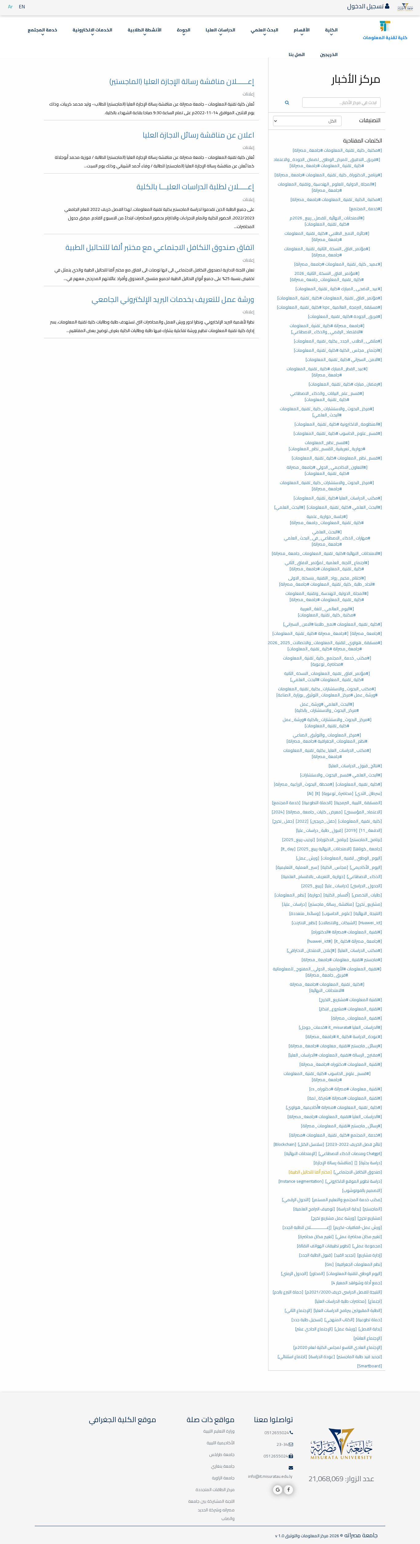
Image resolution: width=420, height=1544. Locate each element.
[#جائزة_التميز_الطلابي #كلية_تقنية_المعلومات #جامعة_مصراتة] (326, 236)
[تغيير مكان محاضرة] (316, 1236)
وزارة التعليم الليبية (219, 1431)
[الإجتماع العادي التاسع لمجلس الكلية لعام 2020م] (337, 1347)
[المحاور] (317, 1273)
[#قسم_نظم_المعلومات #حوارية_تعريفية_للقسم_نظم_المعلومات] (327, 445)
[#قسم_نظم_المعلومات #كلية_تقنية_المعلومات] (337, 458)
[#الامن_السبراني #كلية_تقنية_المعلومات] (344, 359)
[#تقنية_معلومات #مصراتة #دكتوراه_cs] (345, 1088)
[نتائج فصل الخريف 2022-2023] (354, 1144)
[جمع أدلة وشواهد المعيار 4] (356, 1282)
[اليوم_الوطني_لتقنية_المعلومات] (351, 858)
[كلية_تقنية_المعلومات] (360, 821)
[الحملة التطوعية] (317, 802)
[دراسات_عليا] (337, 885)
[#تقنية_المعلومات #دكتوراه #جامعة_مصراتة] (340, 1064)
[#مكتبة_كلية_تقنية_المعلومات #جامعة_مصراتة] (337, 150)
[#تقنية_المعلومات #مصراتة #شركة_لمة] (344, 1098)
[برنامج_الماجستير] (366, 839)
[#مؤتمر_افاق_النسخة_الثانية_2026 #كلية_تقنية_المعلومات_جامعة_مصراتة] (327, 276)
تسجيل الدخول (366, 6)
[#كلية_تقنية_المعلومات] (359, 784)
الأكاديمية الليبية (221, 1443)
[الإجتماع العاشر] (368, 1338)
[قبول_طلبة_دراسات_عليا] (319, 830)
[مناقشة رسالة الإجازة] (333, 1162)
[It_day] (288, 848)
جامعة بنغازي (223, 1466)
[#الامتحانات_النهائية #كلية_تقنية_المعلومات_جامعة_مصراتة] (327, 553)
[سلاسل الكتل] (311, 1144)
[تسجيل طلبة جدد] (307, 1319)
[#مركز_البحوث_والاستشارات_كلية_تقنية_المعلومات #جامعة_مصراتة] (327, 485)
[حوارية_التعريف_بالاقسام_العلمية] (313, 876)
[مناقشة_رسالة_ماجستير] (331, 904)
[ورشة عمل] (346, 1328)
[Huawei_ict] (370, 922)
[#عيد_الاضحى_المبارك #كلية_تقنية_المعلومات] (338, 288)
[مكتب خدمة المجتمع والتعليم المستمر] (347, 1199)
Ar (10, 6)
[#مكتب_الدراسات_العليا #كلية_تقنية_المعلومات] (338, 498)
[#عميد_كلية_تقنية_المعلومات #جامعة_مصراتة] (338, 264)
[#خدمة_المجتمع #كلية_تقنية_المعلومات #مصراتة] (335, 1135)
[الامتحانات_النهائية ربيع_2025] (324, 848)
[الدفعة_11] (370, 830)
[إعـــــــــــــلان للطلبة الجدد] (307, 1227)
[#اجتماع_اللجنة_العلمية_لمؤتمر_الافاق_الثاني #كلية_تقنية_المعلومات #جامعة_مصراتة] (327, 565)
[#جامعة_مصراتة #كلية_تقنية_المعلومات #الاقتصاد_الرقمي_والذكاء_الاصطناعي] (327, 328)
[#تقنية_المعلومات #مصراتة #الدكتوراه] (346, 931)
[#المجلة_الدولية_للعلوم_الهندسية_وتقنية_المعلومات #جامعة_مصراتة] (327, 187)
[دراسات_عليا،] (294, 904)
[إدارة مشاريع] (369, 1255)
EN (22, 6)
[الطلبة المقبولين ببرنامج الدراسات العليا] (348, 1310)
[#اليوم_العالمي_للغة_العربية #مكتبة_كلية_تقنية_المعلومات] (327, 611)
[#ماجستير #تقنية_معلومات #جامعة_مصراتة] (342, 959)
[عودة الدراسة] (322, 1356)
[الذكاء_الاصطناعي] (364, 876)
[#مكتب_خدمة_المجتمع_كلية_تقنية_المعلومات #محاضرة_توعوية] (327, 661)
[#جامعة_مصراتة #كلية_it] (358, 941)
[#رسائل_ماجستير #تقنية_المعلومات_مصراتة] (341, 1125)
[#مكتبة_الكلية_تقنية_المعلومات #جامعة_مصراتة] (336, 199)
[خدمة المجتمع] (286, 802)
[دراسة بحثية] (370, 1162)
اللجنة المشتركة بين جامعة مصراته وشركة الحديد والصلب (211, 1509)
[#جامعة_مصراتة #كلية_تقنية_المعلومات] (310, 633)
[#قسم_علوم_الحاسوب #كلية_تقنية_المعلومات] (338, 433)
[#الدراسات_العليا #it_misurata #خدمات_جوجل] (340, 1027)
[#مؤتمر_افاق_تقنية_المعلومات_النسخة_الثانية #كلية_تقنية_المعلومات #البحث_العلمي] (327, 676)
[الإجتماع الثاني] (298, 1310)
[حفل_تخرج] (283, 821)
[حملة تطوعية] (369, 1319)
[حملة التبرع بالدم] (288, 1292)
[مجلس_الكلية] (334, 867)
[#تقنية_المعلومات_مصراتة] (356, 1018)
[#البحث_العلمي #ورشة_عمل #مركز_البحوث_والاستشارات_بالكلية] (327, 707)
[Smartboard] (369, 1365)
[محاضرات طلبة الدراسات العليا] (340, 1301)
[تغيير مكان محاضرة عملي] (358, 1236)
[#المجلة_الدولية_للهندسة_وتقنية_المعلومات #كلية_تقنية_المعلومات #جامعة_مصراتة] (326, 596)
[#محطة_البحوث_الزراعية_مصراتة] (304, 784)
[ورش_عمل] (307, 858)
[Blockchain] (285, 1144)
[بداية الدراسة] (349, 1208)
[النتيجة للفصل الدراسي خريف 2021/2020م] (343, 1292)
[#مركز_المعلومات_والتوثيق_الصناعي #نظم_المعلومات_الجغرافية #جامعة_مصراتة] (327, 738)
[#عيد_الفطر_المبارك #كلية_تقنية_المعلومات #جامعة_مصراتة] (327, 371)
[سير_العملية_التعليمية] (297, 867)
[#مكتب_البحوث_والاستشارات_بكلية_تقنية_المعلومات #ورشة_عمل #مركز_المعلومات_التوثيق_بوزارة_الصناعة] (327, 691)
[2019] (351, 830)
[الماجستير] (372, 1208)
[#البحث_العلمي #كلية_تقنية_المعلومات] (344, 507)
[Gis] (329, 1264)
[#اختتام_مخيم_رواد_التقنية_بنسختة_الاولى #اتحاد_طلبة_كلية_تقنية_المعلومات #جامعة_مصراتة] (327, 581)
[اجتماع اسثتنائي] (292, 1356)
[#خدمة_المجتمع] (365, 208)
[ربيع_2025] (312, 885)
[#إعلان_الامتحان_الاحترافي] (311, 950)
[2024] (278, 811)
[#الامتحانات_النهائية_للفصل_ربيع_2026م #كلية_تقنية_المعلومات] (327, 221)
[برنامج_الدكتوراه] (332, 839)
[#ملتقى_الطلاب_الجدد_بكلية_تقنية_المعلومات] (338, 341)
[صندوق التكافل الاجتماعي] (358, 1172)
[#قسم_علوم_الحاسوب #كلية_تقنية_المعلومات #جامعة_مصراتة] (326, 1076)
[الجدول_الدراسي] (366, 885)
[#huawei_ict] (319, 941)
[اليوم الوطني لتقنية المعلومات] (354, 1273)
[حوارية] (315, 895)
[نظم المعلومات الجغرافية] (358, 1264)
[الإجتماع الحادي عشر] (314, 1328)
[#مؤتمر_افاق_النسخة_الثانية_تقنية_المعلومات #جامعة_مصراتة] (327, 251)
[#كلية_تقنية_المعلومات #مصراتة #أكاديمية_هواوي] (334, 1107)
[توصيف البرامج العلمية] (314, 1208)
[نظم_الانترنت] (304, 922)
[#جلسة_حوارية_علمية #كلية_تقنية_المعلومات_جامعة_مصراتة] (327, 519)
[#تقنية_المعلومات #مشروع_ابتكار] (350, 1008)
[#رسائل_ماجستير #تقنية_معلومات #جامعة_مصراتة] (335, 1045)
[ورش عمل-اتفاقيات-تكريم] (357, 1227)
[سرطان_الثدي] (368, 793)
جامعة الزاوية (223, 1478)
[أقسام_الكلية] (336, 895)
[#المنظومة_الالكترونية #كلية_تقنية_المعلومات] (338, 424)
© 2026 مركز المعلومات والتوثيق (313, 1536)
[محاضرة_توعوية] (337, 793)
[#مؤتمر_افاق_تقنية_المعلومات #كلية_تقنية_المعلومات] (329, 298)
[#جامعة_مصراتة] (366, 633)
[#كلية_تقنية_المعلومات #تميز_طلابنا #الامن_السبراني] (332, 624)
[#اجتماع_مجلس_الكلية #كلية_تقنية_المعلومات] (338, 350)
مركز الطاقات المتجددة (215, 1490)
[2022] (302, 821)
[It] (317, 793)
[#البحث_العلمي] (289, 507)
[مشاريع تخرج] (370, 1218)
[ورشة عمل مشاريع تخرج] (333, 1218)
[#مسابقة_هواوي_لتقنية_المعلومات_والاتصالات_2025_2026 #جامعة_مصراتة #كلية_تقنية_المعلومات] (324, 645)
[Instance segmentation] (301, 1181)
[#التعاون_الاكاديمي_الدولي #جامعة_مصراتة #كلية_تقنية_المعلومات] (327, 470)
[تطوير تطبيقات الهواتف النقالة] (324, 1245)
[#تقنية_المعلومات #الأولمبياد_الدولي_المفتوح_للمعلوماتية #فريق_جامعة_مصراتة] (327, 971)
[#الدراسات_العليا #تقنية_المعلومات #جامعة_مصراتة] (334, 1116)
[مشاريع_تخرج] (369, 904)
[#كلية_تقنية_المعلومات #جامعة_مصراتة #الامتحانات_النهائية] (327, 987)
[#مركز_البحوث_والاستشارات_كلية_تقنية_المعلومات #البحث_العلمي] (327, 411)
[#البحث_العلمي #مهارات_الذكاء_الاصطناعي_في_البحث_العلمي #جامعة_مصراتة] (327, 537)
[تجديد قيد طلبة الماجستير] (359, 1356)
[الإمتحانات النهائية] (300, 1153)
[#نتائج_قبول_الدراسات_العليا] (355, 765)
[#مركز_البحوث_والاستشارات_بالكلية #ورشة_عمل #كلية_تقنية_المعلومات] (327, 722)
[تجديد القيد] (344, 1255)
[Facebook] (288, 1489)
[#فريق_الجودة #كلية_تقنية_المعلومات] (345, 316)
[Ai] (310, 793)
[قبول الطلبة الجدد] (315, 1255)
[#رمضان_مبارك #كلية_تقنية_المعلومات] (345, 384)
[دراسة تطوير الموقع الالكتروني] (353, 1181)
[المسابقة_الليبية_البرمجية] (358, 802)
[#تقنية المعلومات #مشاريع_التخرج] (350, 999)
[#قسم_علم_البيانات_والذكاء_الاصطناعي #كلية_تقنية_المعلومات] (327, 396)
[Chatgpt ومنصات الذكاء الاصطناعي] (350, 1153)
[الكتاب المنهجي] (339, 1319)
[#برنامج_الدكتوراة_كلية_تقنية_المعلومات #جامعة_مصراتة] (328, 174)
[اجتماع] (375, 1301)
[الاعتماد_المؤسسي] (363, 811)
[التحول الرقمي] (296, 1199)
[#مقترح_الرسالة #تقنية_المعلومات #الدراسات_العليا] (335, 1055)
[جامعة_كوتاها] (367, 848)
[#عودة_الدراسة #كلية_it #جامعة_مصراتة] (344, 1036)
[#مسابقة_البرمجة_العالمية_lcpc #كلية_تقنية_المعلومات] (329, 307)
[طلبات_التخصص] (367, 895)
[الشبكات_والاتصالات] (338, 922)
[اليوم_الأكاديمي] (366, 867)
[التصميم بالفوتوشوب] (362, 1190)
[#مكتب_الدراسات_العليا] (360, 950)
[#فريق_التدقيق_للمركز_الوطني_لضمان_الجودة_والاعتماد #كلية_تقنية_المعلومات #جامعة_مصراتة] (327, 162)
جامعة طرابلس (222, 1454)
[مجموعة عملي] (367, 1245)
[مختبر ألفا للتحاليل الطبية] (310, 1172)
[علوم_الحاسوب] (337, 913)
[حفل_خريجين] (323, 821)
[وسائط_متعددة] (304, 913)
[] (356, 1162)
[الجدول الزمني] (294, 1273)
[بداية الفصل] (370, 1328)
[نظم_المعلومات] (290, 895)
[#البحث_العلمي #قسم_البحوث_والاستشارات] (341, 775)
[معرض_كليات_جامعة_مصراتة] (314, 811)
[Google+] (277, 1489)
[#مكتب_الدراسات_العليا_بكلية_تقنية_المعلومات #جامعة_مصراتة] (327, 753)
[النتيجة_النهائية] (368, 913)
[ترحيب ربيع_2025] (298, 839)
